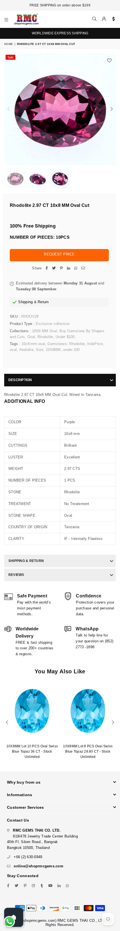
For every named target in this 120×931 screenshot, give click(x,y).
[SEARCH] (94, 19)
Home (8, 44)
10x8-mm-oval (33, 344)
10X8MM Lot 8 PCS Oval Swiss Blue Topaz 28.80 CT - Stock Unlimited (87, 751)
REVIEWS (16, 575)
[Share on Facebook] (47, 268)
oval (13, 350)
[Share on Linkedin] (68, 268)
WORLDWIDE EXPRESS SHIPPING (60, 33)
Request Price (59, 254)
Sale (10, 57)
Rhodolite (45, 337)
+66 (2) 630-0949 (28, 857)
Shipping (25, 302)
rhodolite (26, 350)
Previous (8, 109)
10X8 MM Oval (44, 331)
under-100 (71, 350)
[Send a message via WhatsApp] (9, 921)
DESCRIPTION (20, 380)
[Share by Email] (83, 268)
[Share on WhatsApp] (76, 268)
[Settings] (112, 19)
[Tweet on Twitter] (54, 268)
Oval (31, 337)
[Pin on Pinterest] (61, 268)
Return (43, 302)
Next (111, 109)
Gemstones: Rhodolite (66, 344)
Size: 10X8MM (48, 350)
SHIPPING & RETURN (26, 561)
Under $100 (65, 337)
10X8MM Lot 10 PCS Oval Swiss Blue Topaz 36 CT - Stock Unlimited (32, 751)
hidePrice (95, 344)
